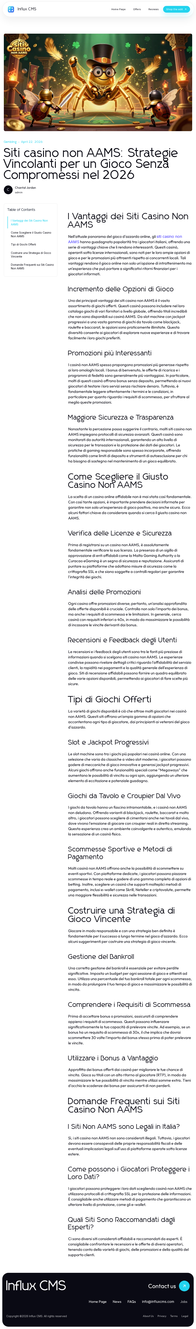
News (117, 1301)
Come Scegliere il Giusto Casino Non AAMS (31, 234)
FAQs (131, 1301)
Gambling (10, 141)
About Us (148, 1316)
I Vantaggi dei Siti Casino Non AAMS (29, 222)
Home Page (98, 1301)
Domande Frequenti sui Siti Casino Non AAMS (32, 266)
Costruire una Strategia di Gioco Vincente (31, 254)
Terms (174, 1316)
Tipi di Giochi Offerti (23, 244)
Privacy (162, 1316)
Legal (184, 1316)
